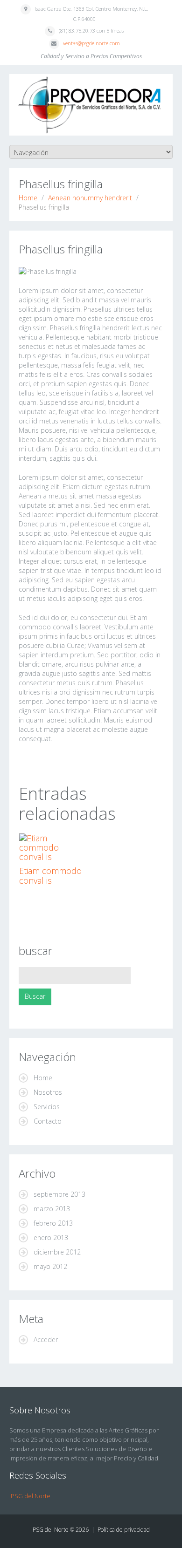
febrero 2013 (53, 1223)
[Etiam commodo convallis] (53, 847)
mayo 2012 (50, 1266)
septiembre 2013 (59, 1194)
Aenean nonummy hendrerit (90, 197)
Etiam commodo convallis (50, 876)
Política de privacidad (124, 1530)
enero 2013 (51, 1237)
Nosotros (48, 1092)
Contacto (48, 1121)
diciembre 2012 (57, 1252)
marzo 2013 (52, 1208)
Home (28, 197)
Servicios (47, 1106)
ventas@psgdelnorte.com (91, 43)
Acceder (46, 1339)
